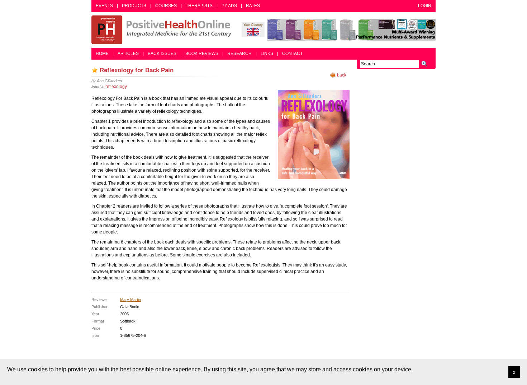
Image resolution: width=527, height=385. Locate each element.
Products (134, 5)
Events (104, 5)
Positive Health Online (163, 29)
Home (102, 53)
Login (424, 5)
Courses (166, 5)
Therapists (199, 5)
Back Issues (162, 53)
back (341, 75)
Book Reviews (201, 53)
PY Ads (229, 5)
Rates (253, 5)
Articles (128, 53)
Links (267, 53)
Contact (292, 53)
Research (239, 53)
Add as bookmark (94, 70)
